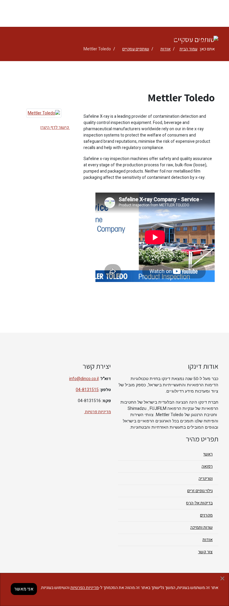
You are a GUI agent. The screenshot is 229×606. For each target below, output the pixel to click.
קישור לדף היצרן (55, 127)
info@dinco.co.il (84, 379)
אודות (207, 540)
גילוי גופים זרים (200, 491)
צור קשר (205, 552)
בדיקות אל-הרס (199, 503)
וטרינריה (206, 478)
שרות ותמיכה (201, 527)
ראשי (208, 454)
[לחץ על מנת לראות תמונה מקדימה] (43, 113)
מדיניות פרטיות (97, 412)
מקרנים (206, 515)
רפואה (207, 466)
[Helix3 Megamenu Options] (214, 13)
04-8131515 (87, 390)
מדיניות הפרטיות (84, 588)
